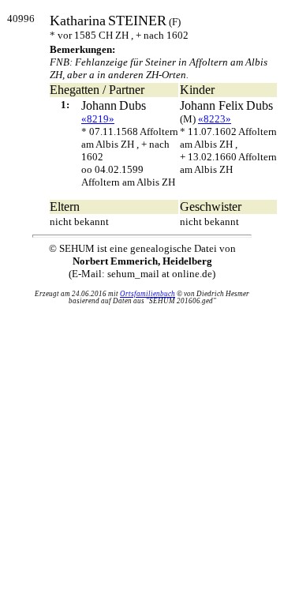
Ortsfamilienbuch (147, 294)
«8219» (97, 119)
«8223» (214, 119)
